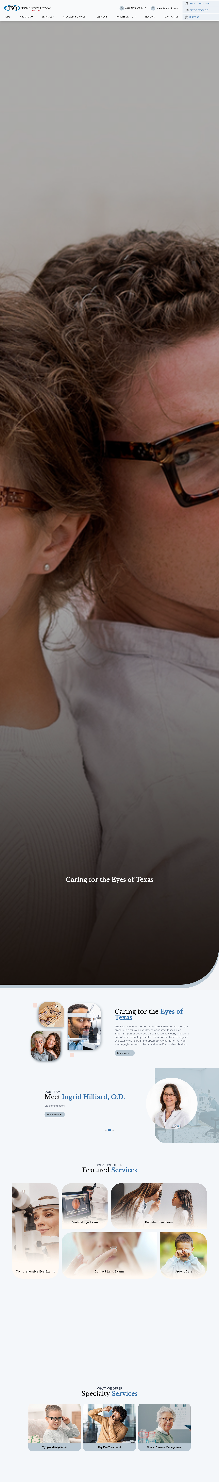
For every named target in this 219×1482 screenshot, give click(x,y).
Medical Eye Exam (85, 1222)
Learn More (123, 1053)
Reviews (150, 16)
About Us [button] (25, 16)
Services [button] (47, 16)
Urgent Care (184, 1271)
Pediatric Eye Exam (159, 1222)
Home (7, 16)
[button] (106, 1130)
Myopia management (200, 4)
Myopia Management (54, 1447)
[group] (54, 1430)
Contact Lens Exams (109, 1271)
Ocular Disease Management (164, 1447)
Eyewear (102, 16)
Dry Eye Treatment (199, 10)
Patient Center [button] (125, 16)
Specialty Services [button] (74, 16)
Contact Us (171, 16)
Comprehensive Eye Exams (35, 1271)
